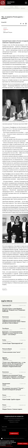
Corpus (11, 6)
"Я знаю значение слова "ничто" (11, 352)
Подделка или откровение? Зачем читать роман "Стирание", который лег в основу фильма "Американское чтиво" (13, 377)
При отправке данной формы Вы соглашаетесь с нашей (14, 439)
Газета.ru (5, 29)
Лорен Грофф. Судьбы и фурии (11, 399)
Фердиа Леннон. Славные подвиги (12, 409)
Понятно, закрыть (22, 443)
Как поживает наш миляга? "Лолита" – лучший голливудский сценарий (13, 389)
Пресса (16, 6)
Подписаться (14, 433)
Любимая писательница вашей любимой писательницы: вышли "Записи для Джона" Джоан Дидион (13, 322)
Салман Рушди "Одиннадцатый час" (12, 343)
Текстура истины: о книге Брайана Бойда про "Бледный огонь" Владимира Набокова (13, 310)
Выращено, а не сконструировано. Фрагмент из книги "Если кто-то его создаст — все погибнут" (12, 333)
